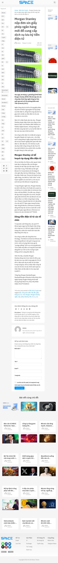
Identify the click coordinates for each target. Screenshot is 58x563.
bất (2, 26)
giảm (3, 58)
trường (3, 116)
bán (3, 20)
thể (2, 79)
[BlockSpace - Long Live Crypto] (26, 2)
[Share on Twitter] (4, 168)
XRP (3, 145)
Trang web (17, 375)
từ (2, 127)
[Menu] (3, 2)
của (3, 48)
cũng (23, 292)
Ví (26, 540)
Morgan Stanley (35, 295)
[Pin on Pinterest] (4, 171)
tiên (3, 86)
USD (3, 130)
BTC (3, 16)
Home (16, 10)
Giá (2, 55)
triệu (3, 109)
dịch (26, 292)
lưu (21, 295)
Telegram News (52, 543)
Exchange (29, 543)
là (6, 62)
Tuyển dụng (40, 543)
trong (3, 113)
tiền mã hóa (4, 95)
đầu (3, 152)
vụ (35, 297)
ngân (16, 297)
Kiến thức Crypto (23, 10)
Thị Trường (29, 546)
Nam (3, 72)
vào (3, 137)
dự (2, 51)
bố (2, 30)
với (7, 141)
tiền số (3, 99)
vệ (2, 141)
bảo (3, 23)
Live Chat (18, 543)
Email (16, 368)
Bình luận (18, 348)
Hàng (16, 295)
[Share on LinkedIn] (6, 171)
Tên (16, 361)
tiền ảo (3, 106)
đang (3, 148)
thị (2, 83)
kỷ (19, 295)
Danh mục (29, 549)
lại (2, 65)
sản (2, 76)
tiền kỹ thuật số (5, 91)
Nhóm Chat (51, 540)
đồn (35, 292)
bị (7, 26)
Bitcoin (3, 12)
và (2, 134)
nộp (19, 297)
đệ (2, 155)
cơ (2, 44)
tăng (3, 123)
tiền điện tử (4, 102)
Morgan (28, 295)
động (3, 159)
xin (37, 297)
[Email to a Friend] (6, 168)
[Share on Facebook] (6, 166)
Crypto (3, 37)
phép (22, 297)
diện (29, 292)
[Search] (54, 2)
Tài (2, 120)
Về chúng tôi (40, 540)
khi (2, 62)
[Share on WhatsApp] (4, 166)
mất (3, 69)
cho (3, 34)
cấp (20, 292)
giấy (37, 292)
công (3, 41)
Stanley (26, 297)
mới (24, 295)
